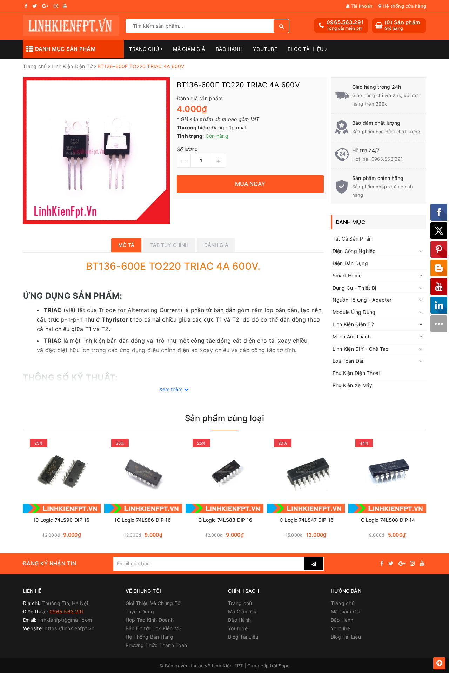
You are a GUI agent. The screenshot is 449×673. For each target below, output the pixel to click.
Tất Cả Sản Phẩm (353, 239)
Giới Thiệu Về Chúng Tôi (154, 603)
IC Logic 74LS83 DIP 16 (224, 520)
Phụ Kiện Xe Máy (353, 385)
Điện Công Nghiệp (354, 251)
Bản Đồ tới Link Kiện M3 (154, 628)
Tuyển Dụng (140, 611)
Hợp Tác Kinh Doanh (150, 620)
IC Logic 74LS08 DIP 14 (387, 520)
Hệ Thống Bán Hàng (149, 637)
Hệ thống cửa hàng (403, 6)
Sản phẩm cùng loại (224, 418)
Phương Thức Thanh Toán (156, 645)
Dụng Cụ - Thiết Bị (354, 288)
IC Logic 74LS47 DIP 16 (306, 520)
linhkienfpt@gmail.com (65, 620)
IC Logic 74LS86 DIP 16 (143, 520)
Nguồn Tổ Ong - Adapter (362, 300)
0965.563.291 (345, 22)
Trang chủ (145, 49)
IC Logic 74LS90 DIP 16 (61, 520)
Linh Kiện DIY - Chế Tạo (361, 349)
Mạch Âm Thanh (352, 336)
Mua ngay (75, 535)
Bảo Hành (229, 49)
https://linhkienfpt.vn (69, 628)
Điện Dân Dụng (350, 263)
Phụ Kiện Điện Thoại (356, 373)
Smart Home (347, 275)
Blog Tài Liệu (306, 49)
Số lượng (187, 149)
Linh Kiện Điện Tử (353, 324)
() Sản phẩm (402, 25)
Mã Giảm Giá (189, 49)
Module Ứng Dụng (354, 312)
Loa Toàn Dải (348, 361)
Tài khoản (361, 6)
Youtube (265, 49)
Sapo (284, 665)
